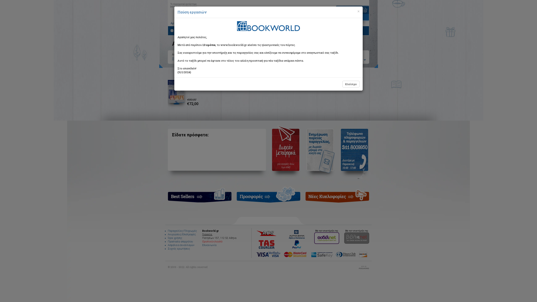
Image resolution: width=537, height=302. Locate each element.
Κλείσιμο (351, 84)
